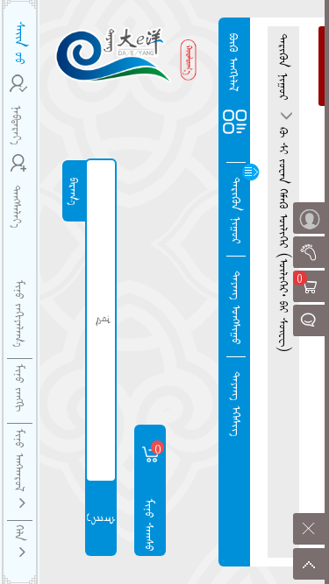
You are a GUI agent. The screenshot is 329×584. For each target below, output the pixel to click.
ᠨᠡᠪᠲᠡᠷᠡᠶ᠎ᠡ (17, 124)
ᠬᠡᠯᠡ (20, 535)
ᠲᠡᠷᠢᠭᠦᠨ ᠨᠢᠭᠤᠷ (237, 210)
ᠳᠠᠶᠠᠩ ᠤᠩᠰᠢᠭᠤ (237, 307)
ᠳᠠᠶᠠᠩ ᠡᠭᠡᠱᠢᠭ (237, 403)
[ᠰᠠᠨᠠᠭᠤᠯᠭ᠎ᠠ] (309, 320)
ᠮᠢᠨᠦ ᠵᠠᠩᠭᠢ (20, 387)
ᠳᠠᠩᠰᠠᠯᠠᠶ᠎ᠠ (17, 206)
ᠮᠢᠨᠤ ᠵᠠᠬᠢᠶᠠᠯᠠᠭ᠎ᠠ (20, 313)
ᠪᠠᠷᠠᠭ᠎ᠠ (74, 191)
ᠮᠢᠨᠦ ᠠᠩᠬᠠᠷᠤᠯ (20, 462)
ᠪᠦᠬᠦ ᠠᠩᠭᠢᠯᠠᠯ (234, 62)
